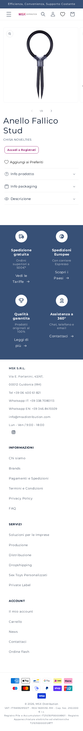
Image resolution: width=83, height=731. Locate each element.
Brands (15, 468)
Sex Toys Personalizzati (28, 575)
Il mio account (21, 611)
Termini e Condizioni (26, 488)
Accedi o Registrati (21, 150)
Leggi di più (21, 343)
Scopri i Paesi (61, 275)
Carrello (15, 622)
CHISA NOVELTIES (17, 139)
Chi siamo (17, 458)
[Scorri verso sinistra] (32, 111)
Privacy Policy (21, 498)
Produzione (18, 545)
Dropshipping (20, 565)
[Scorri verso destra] (51, 111)
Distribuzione (20, 555)
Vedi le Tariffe (20, 279)
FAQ (12, 508)
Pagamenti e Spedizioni (28, 478)
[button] (9, 14)
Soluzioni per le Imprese (29, 535)
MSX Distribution (47, 703)
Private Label (20, 585)
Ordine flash (19, 652)
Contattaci (58, 336)
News (13, 632)
